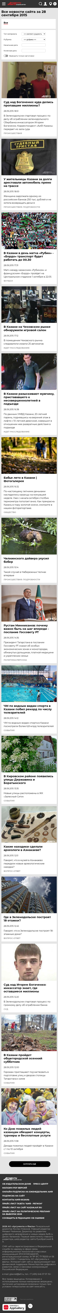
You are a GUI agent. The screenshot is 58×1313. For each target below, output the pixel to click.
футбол (8, 281)
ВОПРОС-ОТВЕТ (12, 871)
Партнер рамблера (26, 1299)
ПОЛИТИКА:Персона (15, 660)
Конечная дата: (10, 51)
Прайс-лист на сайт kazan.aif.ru (22, 1207)
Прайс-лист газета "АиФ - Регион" (22, 1203)
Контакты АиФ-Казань (15, 1199)
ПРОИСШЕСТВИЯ (13, 133)
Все (6, 22)
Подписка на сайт (13, 1196)
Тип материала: (10, 34)
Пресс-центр (40, 1184)
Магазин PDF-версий (14, 1188)
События (9, 730)
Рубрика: (8, 39)
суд (6, 1009)
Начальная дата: (11, 45)
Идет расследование (16, 348)
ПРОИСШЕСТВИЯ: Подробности (22, 207)
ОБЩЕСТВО (10, 512)
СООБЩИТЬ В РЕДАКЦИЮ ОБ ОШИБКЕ (23, 1218)
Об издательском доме (16, 1184)
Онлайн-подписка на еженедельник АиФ (27, 1191)
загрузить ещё (29, 1164)
